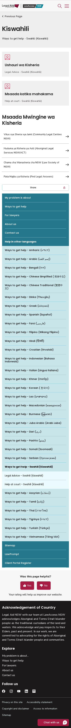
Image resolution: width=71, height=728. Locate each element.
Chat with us (51, 722)
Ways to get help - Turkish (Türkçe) (27, 528)
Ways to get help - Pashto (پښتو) (25, 440)
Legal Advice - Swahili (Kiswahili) (24, 475)
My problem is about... (15, 656)
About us (10, 224)
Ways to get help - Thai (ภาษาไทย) (26, 510)
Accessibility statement (39, 702)
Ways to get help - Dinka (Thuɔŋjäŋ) (27, 297)
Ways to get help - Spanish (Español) (28, 314)
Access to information (45, 708)
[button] (60, 6)
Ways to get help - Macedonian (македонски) (33, 405)
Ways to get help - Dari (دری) (23, 431)
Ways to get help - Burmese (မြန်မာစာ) (28, 414)
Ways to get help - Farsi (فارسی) (25, 323)
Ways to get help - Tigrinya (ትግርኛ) (26, 519)
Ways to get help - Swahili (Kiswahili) (29, 466)
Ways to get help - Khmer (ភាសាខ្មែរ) (26, 379)
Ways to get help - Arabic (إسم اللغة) (27, 259)
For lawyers (12, 215)
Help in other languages (20, 241)
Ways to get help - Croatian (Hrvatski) (29, 349)
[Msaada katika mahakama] (35, 93)
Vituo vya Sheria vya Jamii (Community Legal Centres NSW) (33, 136)
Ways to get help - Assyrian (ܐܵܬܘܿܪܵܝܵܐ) (27, 493)
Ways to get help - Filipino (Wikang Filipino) (32, 332)
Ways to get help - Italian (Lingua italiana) (31, 370)
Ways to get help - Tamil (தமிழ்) (24, 501)
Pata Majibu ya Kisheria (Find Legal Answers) (28, 176)
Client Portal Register (18, 563)
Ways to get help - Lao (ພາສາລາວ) (26, 396)
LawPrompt (12, 554)
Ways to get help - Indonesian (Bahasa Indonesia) (30, 360)
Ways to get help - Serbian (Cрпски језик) (30, 458)
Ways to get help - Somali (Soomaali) (29, 449)
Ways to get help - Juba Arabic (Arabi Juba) (33, 423)
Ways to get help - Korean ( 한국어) (27, 388)
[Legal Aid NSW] (22, 6)
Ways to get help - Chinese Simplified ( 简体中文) (35, 276)
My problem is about (18, 197)
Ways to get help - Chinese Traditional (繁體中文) (34, 286)
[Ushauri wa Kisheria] (35, 64)
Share (33, 187)
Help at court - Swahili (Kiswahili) (24, 484)
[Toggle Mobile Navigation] (67, 6)
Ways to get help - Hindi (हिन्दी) (24, 341)
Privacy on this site (12, 702)
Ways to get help (15, 206)
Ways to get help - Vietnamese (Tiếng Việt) (32, 536)
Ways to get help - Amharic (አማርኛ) (27, 250)
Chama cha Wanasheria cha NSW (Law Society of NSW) (31, 164)
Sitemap (10, 545)
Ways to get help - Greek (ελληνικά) (27, 306)
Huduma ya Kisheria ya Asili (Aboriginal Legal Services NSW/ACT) (29, 150)
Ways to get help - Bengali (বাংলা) (25, 267)
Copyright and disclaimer (15, 708)
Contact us (12, 233)
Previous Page (13, 16)
